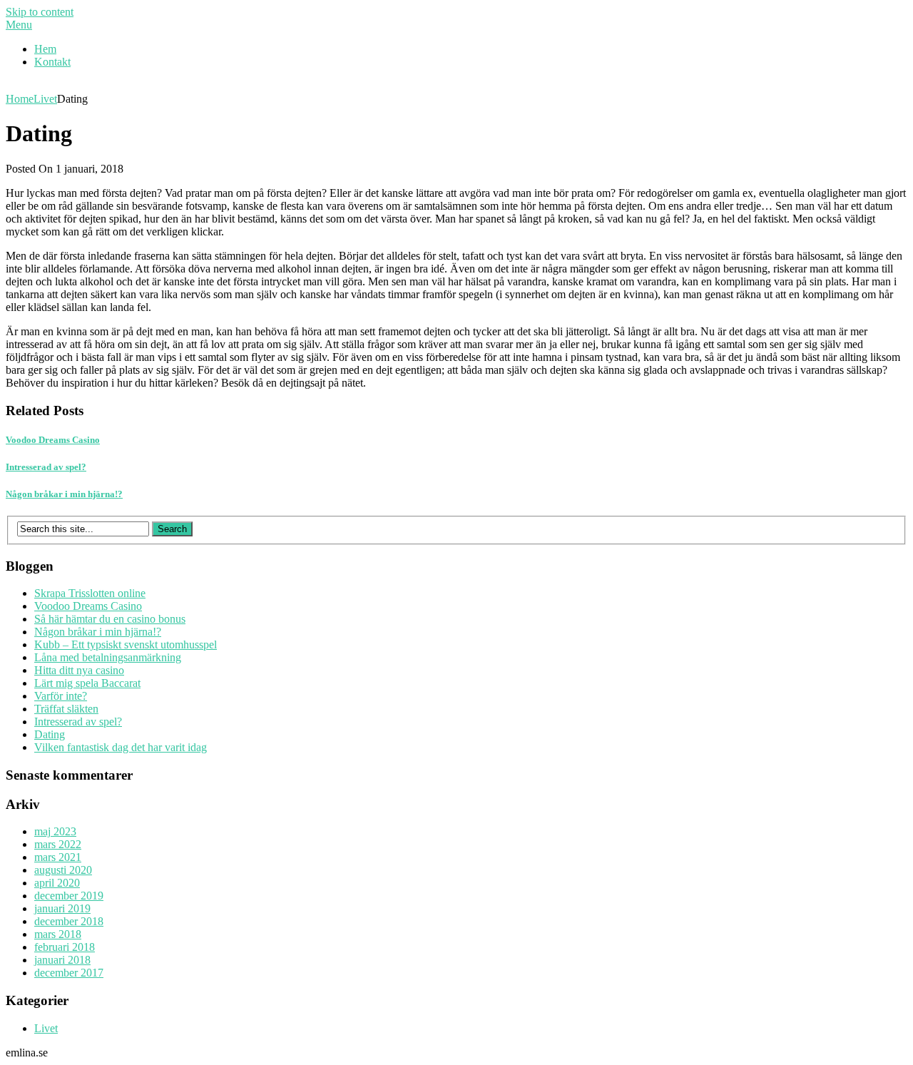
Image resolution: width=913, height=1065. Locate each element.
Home (20, 99)
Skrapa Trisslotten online (90, 593)
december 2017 (68, 973)
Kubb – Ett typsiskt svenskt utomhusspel (125, 644)
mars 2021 (57, 857)
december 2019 (68, 896)
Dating (49, 734)
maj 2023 (55, 831)
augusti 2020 (63, 870)
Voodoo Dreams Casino (88, 606)
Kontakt (52, 62)
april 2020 (57, 883)
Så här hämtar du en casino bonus (109, 619)
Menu (19, 25)
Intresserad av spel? (78, 721)
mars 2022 (57, 844)
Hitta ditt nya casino (79, 670)
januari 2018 (62, 960)
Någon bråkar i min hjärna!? (97, 632)
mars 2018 (57, 934)
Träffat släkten (66, 709)
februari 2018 (64, 947)
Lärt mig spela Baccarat (87, 683)
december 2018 (68, 921)
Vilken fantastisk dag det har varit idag (120, 747)
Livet (45, 99)
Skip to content (39, 12)
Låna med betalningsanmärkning (107, 657)
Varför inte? (60, 696)
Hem (45, 49)
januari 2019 (62, 908)
